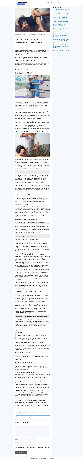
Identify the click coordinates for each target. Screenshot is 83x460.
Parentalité (53, 2)
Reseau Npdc (18, 34)
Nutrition (60, 2)
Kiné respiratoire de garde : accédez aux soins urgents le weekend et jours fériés (61, 41)
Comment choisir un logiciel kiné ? (60, 21)
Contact (48, 458)
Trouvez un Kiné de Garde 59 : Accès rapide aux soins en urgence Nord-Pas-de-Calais (61, 46)
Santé (65, 2)
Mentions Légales (44, 458)
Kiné (48, 2)
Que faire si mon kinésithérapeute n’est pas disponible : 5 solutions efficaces (60, 30)
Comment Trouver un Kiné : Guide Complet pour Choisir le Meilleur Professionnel (61, 35)
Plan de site (52, 458)
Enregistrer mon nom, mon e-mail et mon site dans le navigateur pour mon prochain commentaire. (33, 448)
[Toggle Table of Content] (27, 69)
